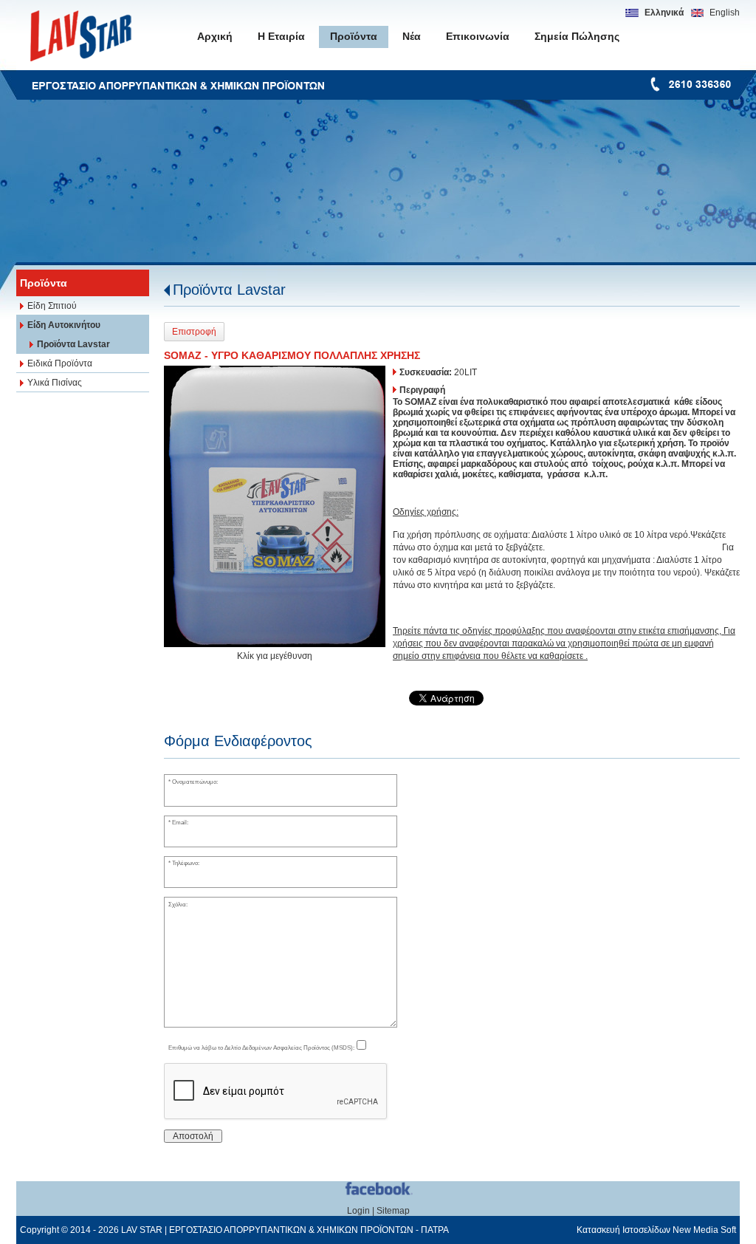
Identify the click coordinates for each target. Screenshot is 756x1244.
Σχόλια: (178, 904)
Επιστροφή (194, 332)
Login (358, 1211)
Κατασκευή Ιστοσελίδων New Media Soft (656, 1230)
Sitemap (393, 1211)
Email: (180, 822)
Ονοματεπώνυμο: (195, 781)
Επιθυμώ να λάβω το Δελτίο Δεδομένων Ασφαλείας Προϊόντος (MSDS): (261, 1047)
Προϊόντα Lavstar (229, 289)
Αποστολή (193, 1136)
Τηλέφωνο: (185, 863)
